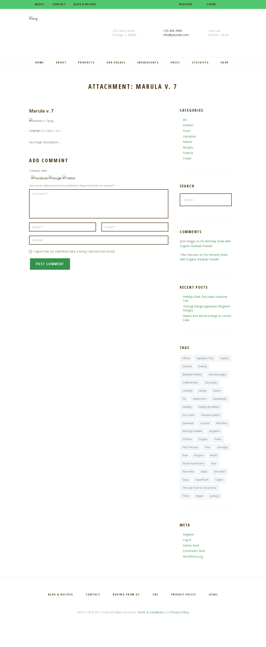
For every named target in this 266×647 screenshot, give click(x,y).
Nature (187, 142)
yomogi (214, 496)
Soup (186, 479)
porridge (222, 447)
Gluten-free (199, 399)
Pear (207, 447)
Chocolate (211, 382)
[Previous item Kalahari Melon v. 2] (64, 120)
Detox (216, 390)
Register (185, 4)
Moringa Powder (192, 431)
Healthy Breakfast (208, 407)
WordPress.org (193, 556)
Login (211, 4)
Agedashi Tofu (204, 358)
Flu (184, 399)
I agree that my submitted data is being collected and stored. (74, 251)
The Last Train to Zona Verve (199, 488)
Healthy (187, 407)
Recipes (188, 147)
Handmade (219, 399)
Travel (187, 158)
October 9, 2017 (51, 131)
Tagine (219, 479)
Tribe (186, 496)
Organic (203, 439)
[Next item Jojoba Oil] (133, 120)
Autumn (187, 366)
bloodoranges (217, 374)
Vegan (199, 496)
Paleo (218, 439)
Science (188, 153)
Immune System (210, 415)
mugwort (214, 431)
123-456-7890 (172, 31)
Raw (185, 455)
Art (185, 120)
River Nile (188, 471)
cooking (187, 390)
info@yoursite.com (176, 35)
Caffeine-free (190, 382)
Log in (187, 540)
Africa (186, 358)
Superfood (202, 479)
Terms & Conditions (150, 612)
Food (186, 131)
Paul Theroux (190, 447)
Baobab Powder (192, 374)
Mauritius (221, 423)
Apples (224, 358)
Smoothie (219, 471)
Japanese (188, 423)
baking (203, 366)
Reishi (213, 455)
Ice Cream (189, 415)
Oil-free (187, 439)
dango (203, 390)
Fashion (188, 125)
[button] (40, 178)
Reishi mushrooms (193, 463)
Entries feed (191, 545)
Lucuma (204, 423)
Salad (204, 471)
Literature (189, 136)
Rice (213, 463)
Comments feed (194, 551)
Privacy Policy (180, 612)
